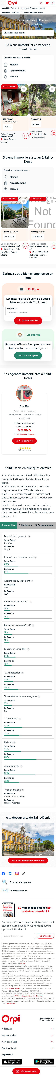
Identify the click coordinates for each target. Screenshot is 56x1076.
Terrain (13, 76)
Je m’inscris (45, 936)
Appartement (17, 70)
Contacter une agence (28, 355)
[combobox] (7, 312)
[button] (28, 1028)
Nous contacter (26, 441)
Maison (13, 64)
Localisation (12, 308)
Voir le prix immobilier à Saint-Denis (28, 860)
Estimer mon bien (30, 320)
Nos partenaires (9, 1035)
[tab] (8, 525)
